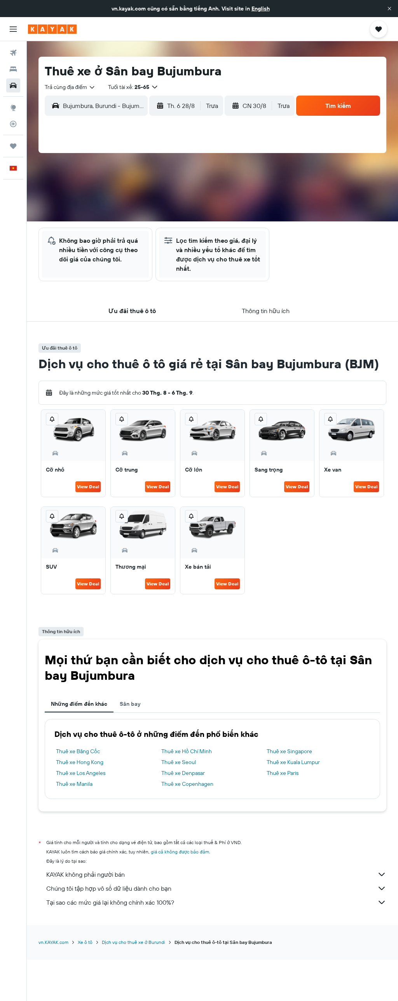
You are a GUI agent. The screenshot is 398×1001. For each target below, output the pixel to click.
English (260, 8)
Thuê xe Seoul (178, 762)
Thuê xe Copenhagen (187, 783)
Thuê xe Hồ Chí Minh (186, 751)
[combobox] (70, 87)
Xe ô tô (85, 942)
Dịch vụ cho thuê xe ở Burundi (133, 942)
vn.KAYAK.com (53, 942)
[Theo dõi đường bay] (13, 124)
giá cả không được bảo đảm (180, 852)
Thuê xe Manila (74, 783)
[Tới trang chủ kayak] (52, 29)
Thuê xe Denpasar (183, 772)
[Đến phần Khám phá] (13, 107)
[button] (389, 8)
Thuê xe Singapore (289, 751)
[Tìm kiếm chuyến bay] (13, 53)
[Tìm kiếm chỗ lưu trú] (13, 69)
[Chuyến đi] (13, 146)
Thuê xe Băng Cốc (78, 751)
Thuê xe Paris (282, 772)
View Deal (88, 486)
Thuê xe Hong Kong (79, 762)
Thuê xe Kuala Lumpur (293, 762)
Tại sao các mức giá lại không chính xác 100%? (110, 902)
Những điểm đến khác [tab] (79, 703)
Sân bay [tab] (130, 703)
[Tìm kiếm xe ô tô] (13, 85)
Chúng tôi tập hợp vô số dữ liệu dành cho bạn (108, 888)
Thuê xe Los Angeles (80, 772)
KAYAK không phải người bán (85, 874)
